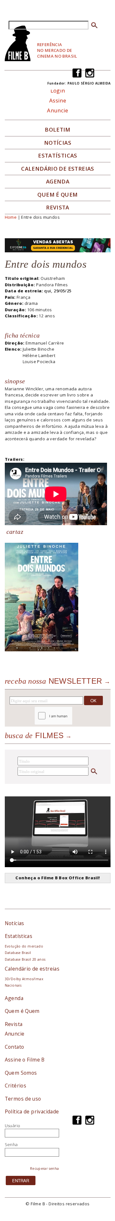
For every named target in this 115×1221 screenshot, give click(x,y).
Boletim (58, 129)
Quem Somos (21, 1072)
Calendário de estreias (32, 968)
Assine (57, 100)
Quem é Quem (22, 1010)
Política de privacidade (32, 1111)
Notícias (57, 143)
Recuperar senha (44, 1168)
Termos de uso (23, 1098)
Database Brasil (18, 952)
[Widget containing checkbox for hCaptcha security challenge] (70, 716)
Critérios (16, 1085)
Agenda (57, 181)
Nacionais (13, 985)
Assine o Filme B (25, 1059)
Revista (57, 207)
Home (11, 217)
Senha (11, 1144)
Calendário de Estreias (57, 169)
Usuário (12, 1125)
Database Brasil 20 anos (25, 959)
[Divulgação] (41, 596)
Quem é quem (57, 194)
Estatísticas (57, 155)
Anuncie (57, 110)
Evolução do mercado (24, 946)
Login (57, 90)
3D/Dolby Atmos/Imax (24, 979)
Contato (14, 1046)
